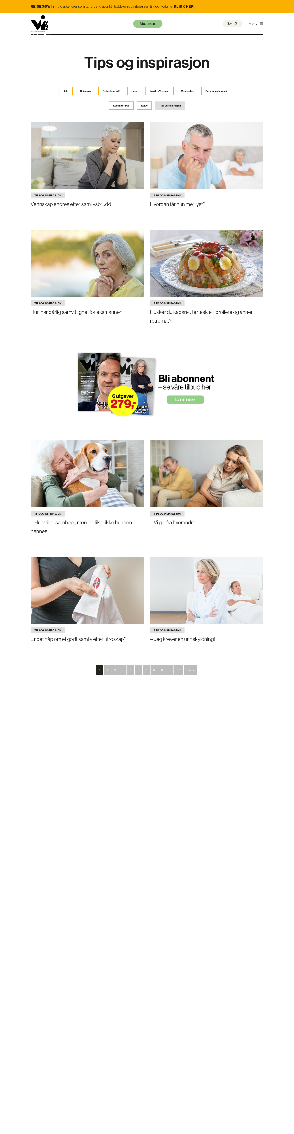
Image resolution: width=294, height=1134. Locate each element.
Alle (66, 91)
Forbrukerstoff (111, 91)
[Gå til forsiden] (39, 23)
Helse (135, 91)
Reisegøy (85, 91)
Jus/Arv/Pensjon (159, 91)
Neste (190, 670)
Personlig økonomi (216, 91)
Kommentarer (121, 105)
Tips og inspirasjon (170, 105)
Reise (144, 105)
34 (178, 670)
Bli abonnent (148, 23)
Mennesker (187, 91)
